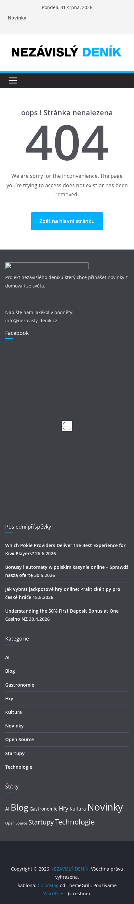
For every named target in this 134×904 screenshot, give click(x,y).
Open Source (19, 739)
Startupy (15, 753)
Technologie (18, 767)
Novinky (14, 726)
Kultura (13, 712)
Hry (9, 698)
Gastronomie (19, 685)
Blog (10, 671)
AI (7, 657)
